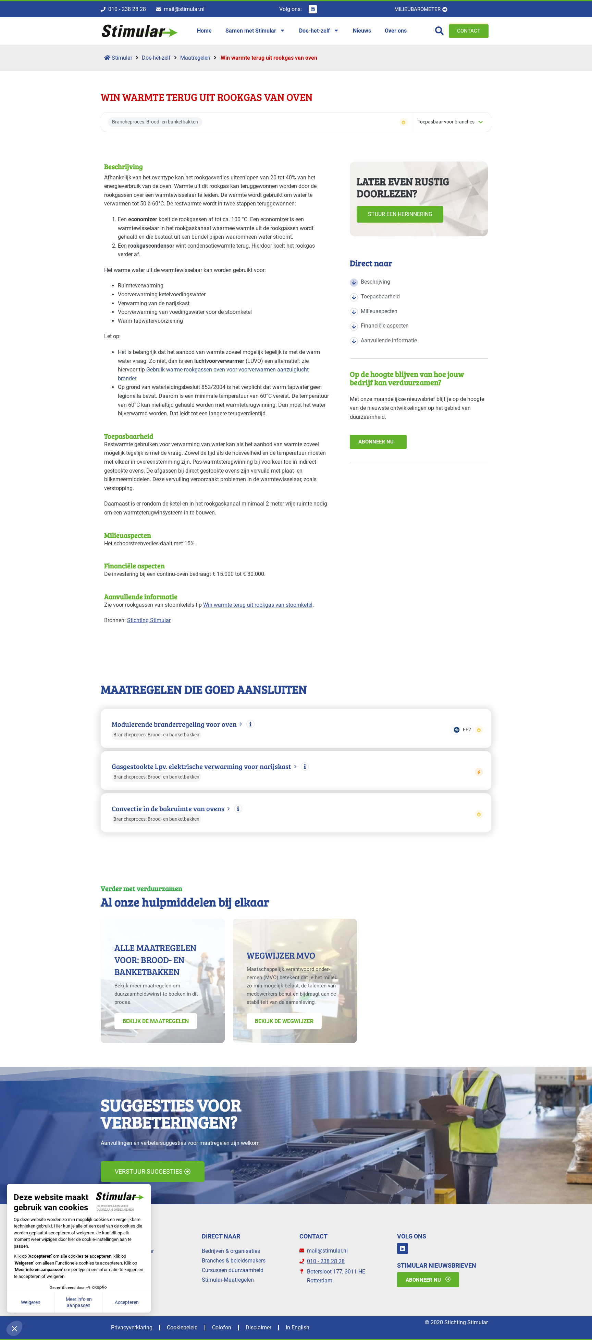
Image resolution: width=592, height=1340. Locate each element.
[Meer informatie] (250, 724)
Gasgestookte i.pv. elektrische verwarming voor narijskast (201, 766)
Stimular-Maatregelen (228, 1280)
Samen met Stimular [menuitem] (250, 30)
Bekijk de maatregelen (156, 1021)
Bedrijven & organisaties (231, 1251)
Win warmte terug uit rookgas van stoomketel (257, 605)
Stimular (121, 58)
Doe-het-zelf (156, 58)
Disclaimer (258, 1327)
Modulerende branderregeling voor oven (174, 724)
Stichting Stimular (149, 620)
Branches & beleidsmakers (234, 1260)
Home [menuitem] (204, 30)
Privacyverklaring (131, 1327)
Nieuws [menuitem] (362, 30)
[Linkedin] (313, 9)
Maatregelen (195, 58)
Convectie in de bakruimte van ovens (168, 808)
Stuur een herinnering (400, 214)
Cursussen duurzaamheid (232, 1270)
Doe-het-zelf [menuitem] (314, 30)
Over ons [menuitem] (396, 30)
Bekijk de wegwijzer (284, 1021)
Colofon (221, 1327)
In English (297, 1327)
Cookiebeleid (182, 1327)
